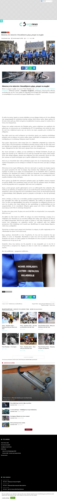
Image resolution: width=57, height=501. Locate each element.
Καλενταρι (3, 449)
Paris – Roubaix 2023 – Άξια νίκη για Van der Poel (27, 347)
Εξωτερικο (4, 32)
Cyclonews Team (6, 38)
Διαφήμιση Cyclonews (6, 447)
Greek (44, 1)
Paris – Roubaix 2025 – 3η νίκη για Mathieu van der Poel (28, 326)
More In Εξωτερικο (36, 309)
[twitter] (27, 68)
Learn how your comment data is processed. (28, 359)
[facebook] (23, 68)
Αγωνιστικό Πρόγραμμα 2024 (9, 451)
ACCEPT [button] (12, 497)
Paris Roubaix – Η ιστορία (9, 347)
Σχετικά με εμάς (5, 442)
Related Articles (7, 309)
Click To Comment (28, 357)
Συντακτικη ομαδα (5, 444)
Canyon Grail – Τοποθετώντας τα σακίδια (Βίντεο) (12, 302)
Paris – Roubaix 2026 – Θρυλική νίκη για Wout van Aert (9, 327)
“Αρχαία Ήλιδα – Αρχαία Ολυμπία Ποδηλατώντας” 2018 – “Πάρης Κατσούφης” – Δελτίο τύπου (43, 303)
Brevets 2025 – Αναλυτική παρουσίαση (12, 453)
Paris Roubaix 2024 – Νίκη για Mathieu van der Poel (46, 326)
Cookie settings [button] (5, 497)
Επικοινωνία (4, 455)
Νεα (8, 32)
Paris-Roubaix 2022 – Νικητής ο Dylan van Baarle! (46, 347)
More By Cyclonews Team (21, 309)
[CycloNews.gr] (29, 21)
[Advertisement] (28, 106)
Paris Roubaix (9, 291)
